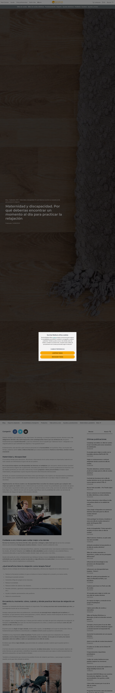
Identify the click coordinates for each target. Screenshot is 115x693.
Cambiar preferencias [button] (57, 349)
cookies (54, 337)
